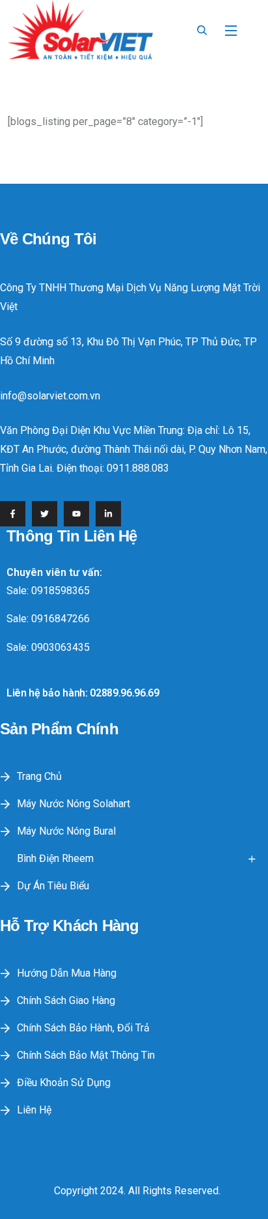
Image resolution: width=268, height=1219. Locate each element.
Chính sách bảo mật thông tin (86, 1055)
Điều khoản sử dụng (64, 1082)
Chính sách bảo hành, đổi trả (83, 1028)
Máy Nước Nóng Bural (66, 831)
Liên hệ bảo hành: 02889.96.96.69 (83, 693)
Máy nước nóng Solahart (73, 803)
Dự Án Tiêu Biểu (53, 886)
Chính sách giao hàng (66, 1000)
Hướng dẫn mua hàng (66, 973)
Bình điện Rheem (55, 858)
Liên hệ (34, 1110)
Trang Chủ (39, 776)
